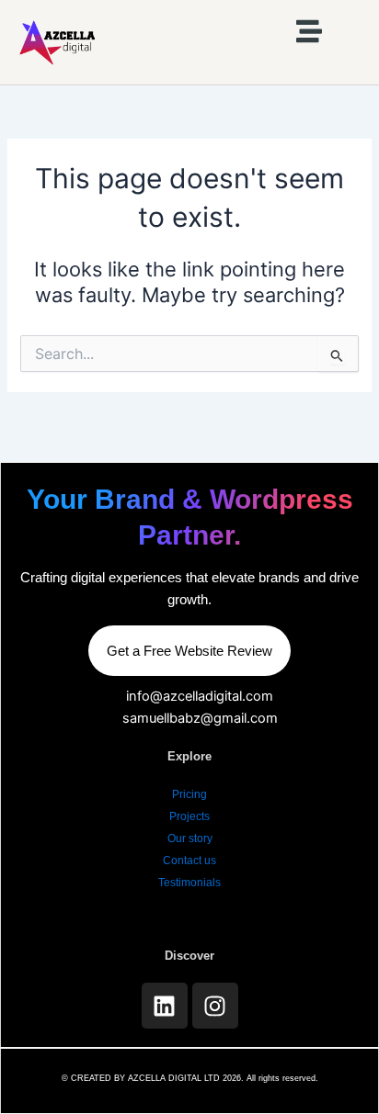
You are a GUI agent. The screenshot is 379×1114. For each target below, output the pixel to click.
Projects (189, 816)
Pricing (189, 794)
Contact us (189, 860)
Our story (189, 838)
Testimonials (189, 882)
